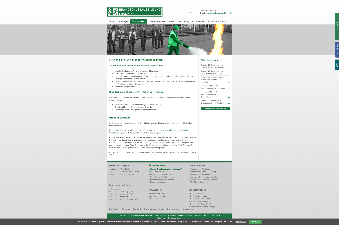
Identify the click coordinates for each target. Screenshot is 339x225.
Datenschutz (173, 209)
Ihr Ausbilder (198, 21)
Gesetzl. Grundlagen (118, 21)
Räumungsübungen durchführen (209, 95)
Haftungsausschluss (154, 209)
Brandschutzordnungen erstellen (211, 80)
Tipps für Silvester (197, 193)
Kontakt (137, 209)
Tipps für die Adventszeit (200, 204)
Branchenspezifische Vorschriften (124, 172)
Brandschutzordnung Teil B (121, 194)
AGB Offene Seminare (199, 182)
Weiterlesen (241, 222)
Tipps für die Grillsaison (200, 198)
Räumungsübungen (158, 182)
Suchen (189, 12)
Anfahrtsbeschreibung (159, 196)
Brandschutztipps (216, 21)
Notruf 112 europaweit (199, 201)
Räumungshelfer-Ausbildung (213, 88)
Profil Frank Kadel (158, 193)
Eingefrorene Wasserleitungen (203, 206)
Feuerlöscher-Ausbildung (211, 73)
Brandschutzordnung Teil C (121, 197)
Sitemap (126, 209)
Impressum (187, 209)
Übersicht (114, 189)
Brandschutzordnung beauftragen (124, 199)
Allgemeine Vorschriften (120, 169)
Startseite (114, 209)
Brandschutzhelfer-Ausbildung (214, 67)
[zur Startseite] (134, 16)
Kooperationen (156, 198)
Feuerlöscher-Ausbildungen (162, 177)
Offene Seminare (157, 21)
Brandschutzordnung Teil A (121, 191)
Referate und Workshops (160, 174)
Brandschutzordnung (179, 21)
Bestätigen (255, 222)
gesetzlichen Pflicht (167, 130)
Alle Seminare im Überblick (215, 109)
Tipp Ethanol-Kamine (198, 196)
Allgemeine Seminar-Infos (161, 172)
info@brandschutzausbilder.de (219, 13)
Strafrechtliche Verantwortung (123, 174)
